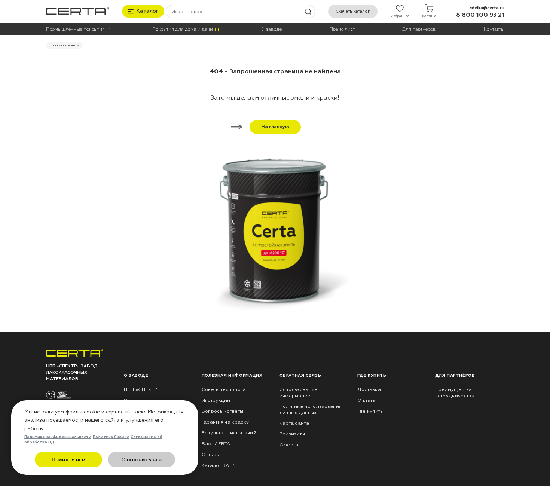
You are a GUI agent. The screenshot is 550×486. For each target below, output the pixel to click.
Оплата (366, 400)
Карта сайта (294, 423)
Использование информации (298, 392)
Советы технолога (224, 389)
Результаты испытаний (229, 433)
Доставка (369, 389)
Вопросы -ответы (223, 411)
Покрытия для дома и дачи (182, 29)
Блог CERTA (216, 444)
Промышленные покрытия (75, 29)
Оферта (289, 445)
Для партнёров (419, 29)
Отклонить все (141, 459)
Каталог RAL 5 (219, 465)
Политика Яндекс (111, 437)
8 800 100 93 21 (480, 15)
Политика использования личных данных (310, 409)
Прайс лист (342, 29)
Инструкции (216, 400)
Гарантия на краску (225, 422)
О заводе (271, 29)
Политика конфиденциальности (57, 437)
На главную (275, 127)
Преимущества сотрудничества (454, 392)
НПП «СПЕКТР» (142, 389)
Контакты (494, 29)
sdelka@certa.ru (487, 8)
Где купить (370, 411)
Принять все (68, 459)
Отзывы (211, 455)
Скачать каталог (353, 11)
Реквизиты (292, 434)
